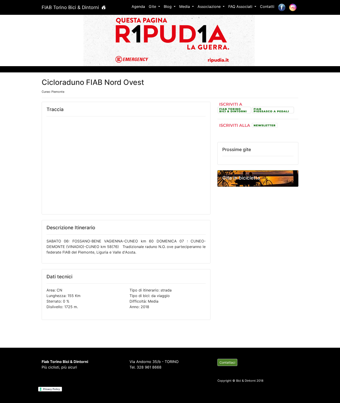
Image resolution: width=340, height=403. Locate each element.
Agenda (138, 6)
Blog (168, 6)
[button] (25, 39)
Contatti (267, 6)
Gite (153, 6)
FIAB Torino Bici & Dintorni (71, 7)
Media (185, 6)
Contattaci (227, 362)
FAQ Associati (240, 6)
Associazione (210, 6)
